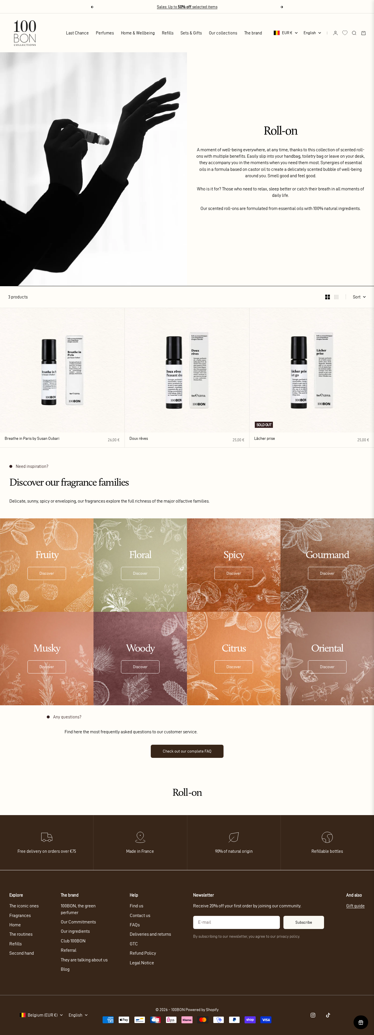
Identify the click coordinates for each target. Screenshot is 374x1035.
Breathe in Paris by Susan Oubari (32, 439)
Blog (65, 969)
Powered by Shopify (202, 1010)
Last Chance (77, 33)
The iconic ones (24, 905)
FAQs (135, 924)
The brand (253, 33)
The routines (20, 934)
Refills (168, 33)
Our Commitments (78, 921)
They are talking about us (84, 959)
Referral (68, 950)
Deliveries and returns (150, 934)
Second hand (21, 953)
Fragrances (20, 915)
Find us (136, 905)
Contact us (140, 915)
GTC (134, 943)
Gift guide (355, 905)
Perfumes (105, 33)
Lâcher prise (264, 439)
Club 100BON (73, 940)
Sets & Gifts (191, 33)
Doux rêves (138, 439)
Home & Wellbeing (138, 33)
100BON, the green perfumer (78, 909)
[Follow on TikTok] (328, 1015)
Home (15, 924)
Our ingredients (75, 931)
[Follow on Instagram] (313, 1015)
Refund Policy (143, 953)
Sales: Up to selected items (187, 7)
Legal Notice (142, 962)
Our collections (223, 33)
